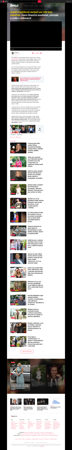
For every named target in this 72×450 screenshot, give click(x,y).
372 (42, 53)
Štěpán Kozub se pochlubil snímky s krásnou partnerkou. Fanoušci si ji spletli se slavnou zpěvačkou (35, 313)
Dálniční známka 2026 (56, 423)
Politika (31, 5)
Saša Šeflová (16, 52)
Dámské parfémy (34, 435)
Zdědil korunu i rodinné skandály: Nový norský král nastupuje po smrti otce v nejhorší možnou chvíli (35, 243)
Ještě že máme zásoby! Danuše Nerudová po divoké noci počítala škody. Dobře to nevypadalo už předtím (35, 174)
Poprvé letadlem (47, 423)
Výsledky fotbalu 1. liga (31, 423)
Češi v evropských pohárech (48, 432)
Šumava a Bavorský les (48, 424)
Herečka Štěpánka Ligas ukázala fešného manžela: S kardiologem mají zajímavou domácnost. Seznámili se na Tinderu (36, 300)
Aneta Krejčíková (19, 134)
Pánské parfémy (55, 435)
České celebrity (13, 134)
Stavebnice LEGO (28, 435)
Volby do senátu (13, 427)
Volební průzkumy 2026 (14, 423)
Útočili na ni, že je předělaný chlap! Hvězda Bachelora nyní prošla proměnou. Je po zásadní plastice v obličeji (36, 203)
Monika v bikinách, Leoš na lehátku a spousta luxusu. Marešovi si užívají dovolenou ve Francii (35, 326)
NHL (28, 428)
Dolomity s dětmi (47, 428)
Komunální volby (13, 428)
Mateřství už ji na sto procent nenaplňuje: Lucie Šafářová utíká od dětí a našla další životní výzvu (35, 285)
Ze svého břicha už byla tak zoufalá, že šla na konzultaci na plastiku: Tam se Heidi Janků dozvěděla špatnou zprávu (35, 217)
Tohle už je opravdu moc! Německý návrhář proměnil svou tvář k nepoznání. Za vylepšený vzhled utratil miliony (35, 161)
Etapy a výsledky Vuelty (22, 423)
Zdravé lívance (38, 424)
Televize (41, 5)
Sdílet (38, 53)
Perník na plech (38, 428)
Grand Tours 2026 (22, 428)
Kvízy (49, 5)
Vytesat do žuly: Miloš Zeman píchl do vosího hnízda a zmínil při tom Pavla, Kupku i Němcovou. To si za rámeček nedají (35, 258)
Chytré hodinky (50, 435)
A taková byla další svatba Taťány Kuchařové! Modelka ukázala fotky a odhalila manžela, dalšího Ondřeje (35, 148)
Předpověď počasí (30, 432)
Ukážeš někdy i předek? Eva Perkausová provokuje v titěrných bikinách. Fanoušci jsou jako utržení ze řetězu (35, 188)
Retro (45, 5)
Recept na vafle (38, 427)
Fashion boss (55, 5)
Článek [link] (12, 24)
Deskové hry (42, 435)
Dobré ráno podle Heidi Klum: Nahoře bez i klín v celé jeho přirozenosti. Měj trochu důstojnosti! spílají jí (35, 271)
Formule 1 (29, 427)
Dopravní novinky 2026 (56, 424)
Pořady (36, 5)
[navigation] (1, 1)
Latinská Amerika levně (48, 427)
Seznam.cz (68, 1)
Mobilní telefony (23, 435)
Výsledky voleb (13, 424)
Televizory (46, 435)
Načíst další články (27, 351)
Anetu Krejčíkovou (15, 59)
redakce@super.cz (42, 446)
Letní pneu (38, 435)
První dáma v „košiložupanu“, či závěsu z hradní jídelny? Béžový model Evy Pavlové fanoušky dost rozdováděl (35, 341)
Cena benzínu (42, 432)
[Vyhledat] (39, 1)
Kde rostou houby (36, 432)
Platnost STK (55, 428)
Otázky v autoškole (56, 427)
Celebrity (26, 5)
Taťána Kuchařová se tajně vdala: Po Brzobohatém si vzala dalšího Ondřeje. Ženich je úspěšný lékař (35, 230)
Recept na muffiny (38, 423)
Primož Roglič (21, 427)
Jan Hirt (20, 424)
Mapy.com (26, 432)
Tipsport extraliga (30, 424)
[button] (36, 34)
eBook (34, 53)
